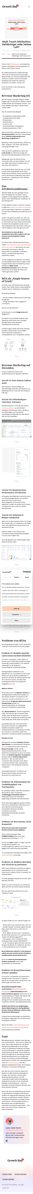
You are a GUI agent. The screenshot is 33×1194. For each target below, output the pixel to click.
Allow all (16, 608)
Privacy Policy (7, 1174)
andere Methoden (7, 855)
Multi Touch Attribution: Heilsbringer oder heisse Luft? (21, 55)
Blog (8, 54)
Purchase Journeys (8, 408)
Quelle (16, 356)
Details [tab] (16, 577)
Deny (16, 620)
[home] (11, 6)
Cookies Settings (8, 1179)
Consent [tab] (6, 577)
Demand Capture (13, 1062)
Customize (15, 614)
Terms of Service (20, 1174)
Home (4, 54)
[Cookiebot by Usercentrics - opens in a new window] (23, 572)
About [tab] (27, 577)
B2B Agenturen (15, 64)
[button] (29, 6)
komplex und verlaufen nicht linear (20, 207)
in (7, 1141)
